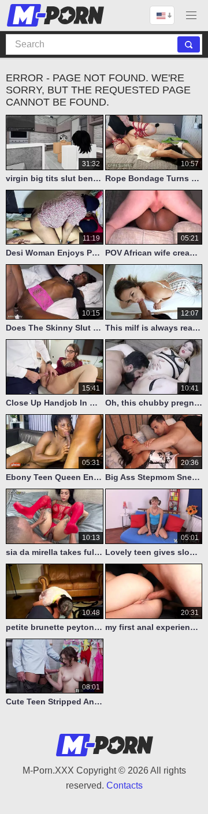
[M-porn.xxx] (57, 15)
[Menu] (191, 15)
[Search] (188, 44)
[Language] (162, 15)
